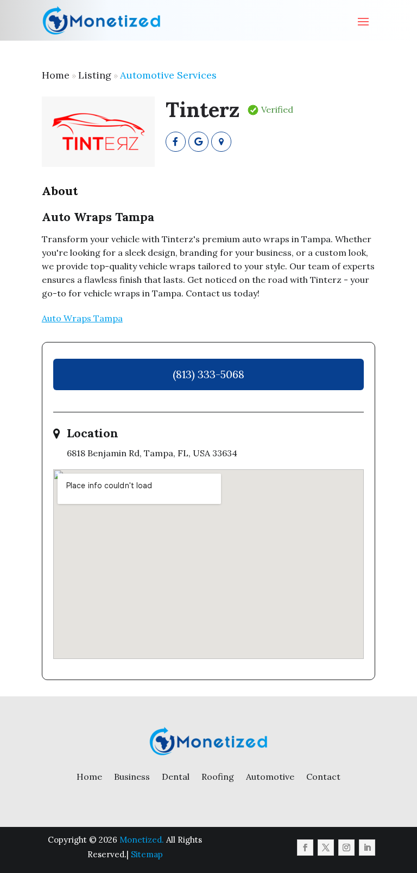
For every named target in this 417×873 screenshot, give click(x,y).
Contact (323, 776)
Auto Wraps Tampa (82, 318)
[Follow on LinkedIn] (367, 847)
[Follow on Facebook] (305, 847)
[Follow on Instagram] (346, 847)
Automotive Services (168, 75)
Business (132, 776)
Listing (94, 75)
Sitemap (147, 854)
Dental (175, 776)
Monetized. (141, 840)
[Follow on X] (326, 847)
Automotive (270, 776)
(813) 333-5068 (208, 374)
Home (56, 75)
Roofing (217, 776)
